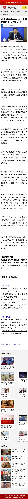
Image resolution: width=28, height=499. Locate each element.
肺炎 (10, 344)
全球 (11, 11)
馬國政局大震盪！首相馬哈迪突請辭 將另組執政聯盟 (7, 368)
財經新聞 (6, 11)
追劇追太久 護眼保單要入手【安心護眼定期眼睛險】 (23, 438)
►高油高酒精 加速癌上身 (9, 308)
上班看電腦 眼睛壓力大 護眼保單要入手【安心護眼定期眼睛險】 (5, 395)
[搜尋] (26, 3)
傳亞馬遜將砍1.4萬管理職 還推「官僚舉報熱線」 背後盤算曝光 (5, 438)
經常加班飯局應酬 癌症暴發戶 (7, 410)
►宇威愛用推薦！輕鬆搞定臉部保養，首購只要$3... (11, 305)
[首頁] (14, 2)
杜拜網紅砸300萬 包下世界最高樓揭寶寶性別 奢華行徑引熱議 (23, 380)
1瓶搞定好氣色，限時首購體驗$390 (23, 395)
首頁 (1, 11)
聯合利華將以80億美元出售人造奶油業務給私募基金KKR (7, 426)
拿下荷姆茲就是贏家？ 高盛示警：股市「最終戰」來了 (23, 423)
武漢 (7, 344)
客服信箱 (6, 495)
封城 (19, 344)
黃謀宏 (14, 344)
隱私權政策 (22, 495)
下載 (24, 7)
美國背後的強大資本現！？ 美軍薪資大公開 (7, 383)
